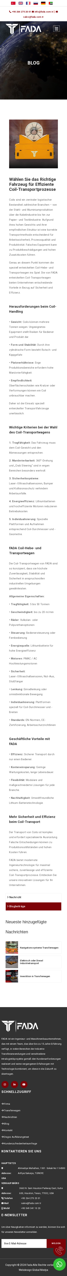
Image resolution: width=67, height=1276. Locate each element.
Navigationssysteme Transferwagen (39, 947)
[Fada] (23, 28)
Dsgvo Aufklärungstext (16, 1137)
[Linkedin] (14, 1084)
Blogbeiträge (17, 906)
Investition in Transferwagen (35, 976)
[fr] (28, 3)
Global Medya (40, 1269)
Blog (6, 1123)
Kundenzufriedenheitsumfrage (20, 1143)
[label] (56, 28)
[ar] (51, 3)
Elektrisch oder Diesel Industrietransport (31, 962)
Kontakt (8, 1130)
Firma (7, 1104)
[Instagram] (5, 1084)
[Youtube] (24, 1084)
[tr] (13, 3)
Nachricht (15, 897)
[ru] (36, 3)
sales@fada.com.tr (31, 1203)
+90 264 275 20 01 (31, 1198)
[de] (43, 3)
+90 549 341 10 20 (31, 1208)
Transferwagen (12, 1110)
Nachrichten (10, 1117)
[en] (21, 3)
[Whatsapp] (54, 1263)
